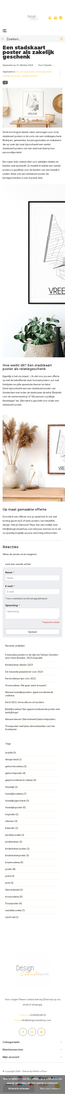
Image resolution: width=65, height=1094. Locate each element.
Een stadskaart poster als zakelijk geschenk (28, 52)
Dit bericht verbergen (18, 1088)
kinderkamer (13, 841)
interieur (11, 821)
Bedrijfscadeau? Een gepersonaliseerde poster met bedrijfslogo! (32, 711)
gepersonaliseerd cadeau (20, 780)
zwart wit (11, 917)
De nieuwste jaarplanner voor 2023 (24, 671)
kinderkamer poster (17, 848)
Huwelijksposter (15, 807)
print (9, 882)
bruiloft (10, 752)
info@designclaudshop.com (36, 1020)
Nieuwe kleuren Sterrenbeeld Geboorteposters (30, 719)
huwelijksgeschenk (17, 800)
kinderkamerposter (17, 855)
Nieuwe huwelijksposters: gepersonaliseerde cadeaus (29, 694)
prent (9, 876)
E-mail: (10, 586)
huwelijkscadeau (15, 793)
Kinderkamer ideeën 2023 (19, 664)
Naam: (9, 572)
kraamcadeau (14, 862)
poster (10, 869)
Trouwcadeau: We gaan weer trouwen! (25, 685)
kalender (11, 828)
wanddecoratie (15, 910)
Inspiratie (11, 814)
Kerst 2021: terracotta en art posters (24, 702)
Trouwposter (13, 903)
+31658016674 (37, 1015)
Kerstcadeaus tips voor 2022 (20, 678)
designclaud (13, 759)
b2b (17, 71)
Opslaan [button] (32, 631)
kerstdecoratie (14, 835)
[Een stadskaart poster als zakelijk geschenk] (32, 108)
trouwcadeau (14, 896)
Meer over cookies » (50, 1088)
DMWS (36, 1071)
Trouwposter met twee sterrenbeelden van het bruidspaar (30, 728)
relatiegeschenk (44, 71)
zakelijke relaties (29, 76)
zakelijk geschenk (11, 76)
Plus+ (44, 1071)
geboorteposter (15, 773)
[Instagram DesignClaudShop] (32, 1032)
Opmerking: (12, 605)
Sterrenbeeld (14, 889)
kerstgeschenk (27, 71)
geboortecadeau (16, 766)
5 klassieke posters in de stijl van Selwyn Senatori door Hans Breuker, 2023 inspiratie (31, 656)
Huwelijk (11, 787)
